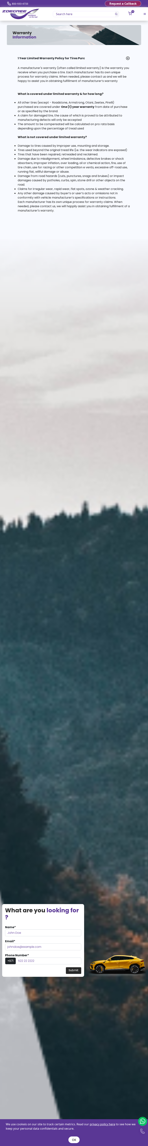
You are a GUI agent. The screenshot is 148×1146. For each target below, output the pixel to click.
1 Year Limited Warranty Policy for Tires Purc (51, 58)
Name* (10, 927)
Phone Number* (17, 955)
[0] (130, 13)
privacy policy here (102, 1124)
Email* (10, 941)
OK (74, 1140)
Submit (74, 970)
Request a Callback (123, 4)
